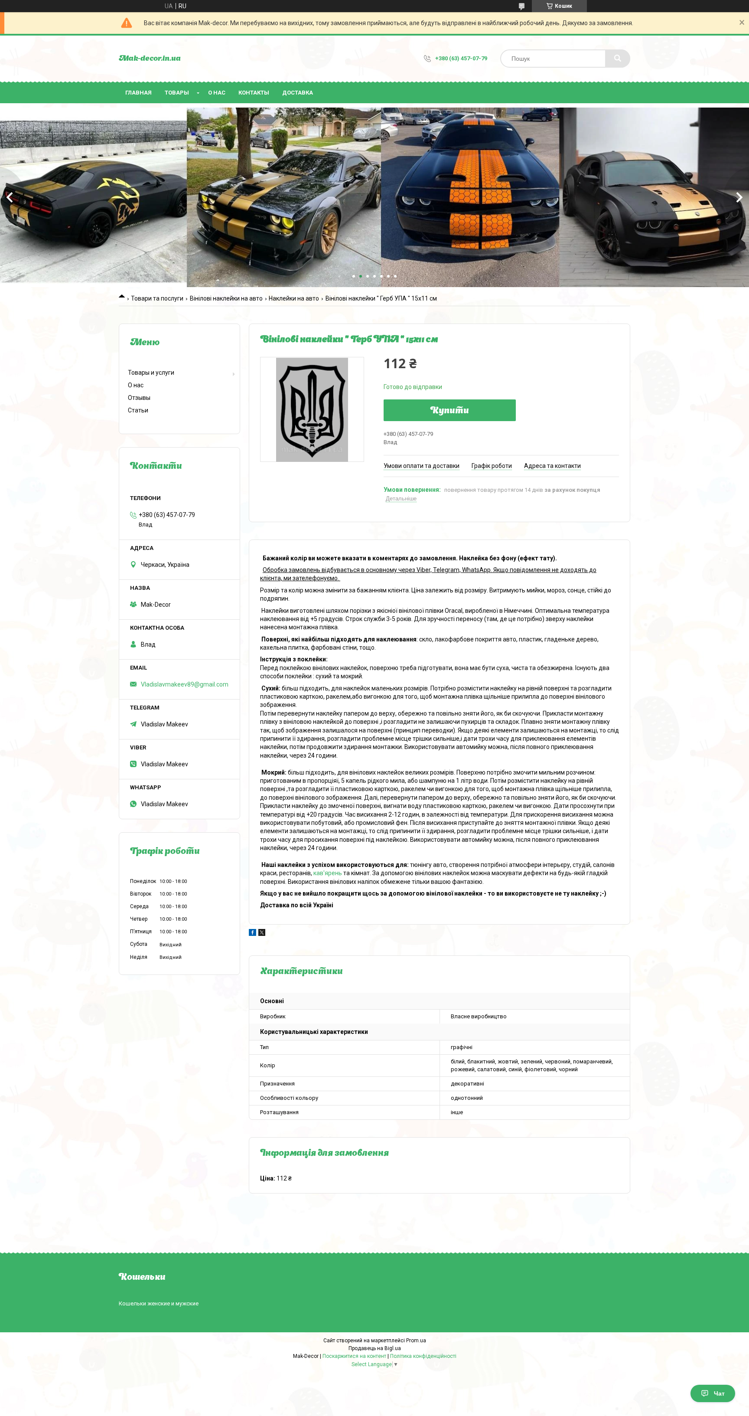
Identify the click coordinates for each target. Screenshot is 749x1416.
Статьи (138, 410)
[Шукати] (617, 58)
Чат (719, 1393)
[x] (261, 933)
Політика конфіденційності (423, 1356)
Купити (449, 411)
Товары (177, 92)
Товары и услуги (151, 372)
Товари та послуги (157, 298)
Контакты (253, 92)
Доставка (297, 92)
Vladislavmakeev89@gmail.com (184, 684)
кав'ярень (327, 873)
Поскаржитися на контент (354, 1356)
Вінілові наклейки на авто (226, 298)
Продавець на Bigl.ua (374, 1348)
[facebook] (252, 933)
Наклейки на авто (294, 298)
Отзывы (139, 397)
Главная (138, 92)
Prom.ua (416, 1341)
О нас (216, 92)
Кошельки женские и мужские (159, 1303)
